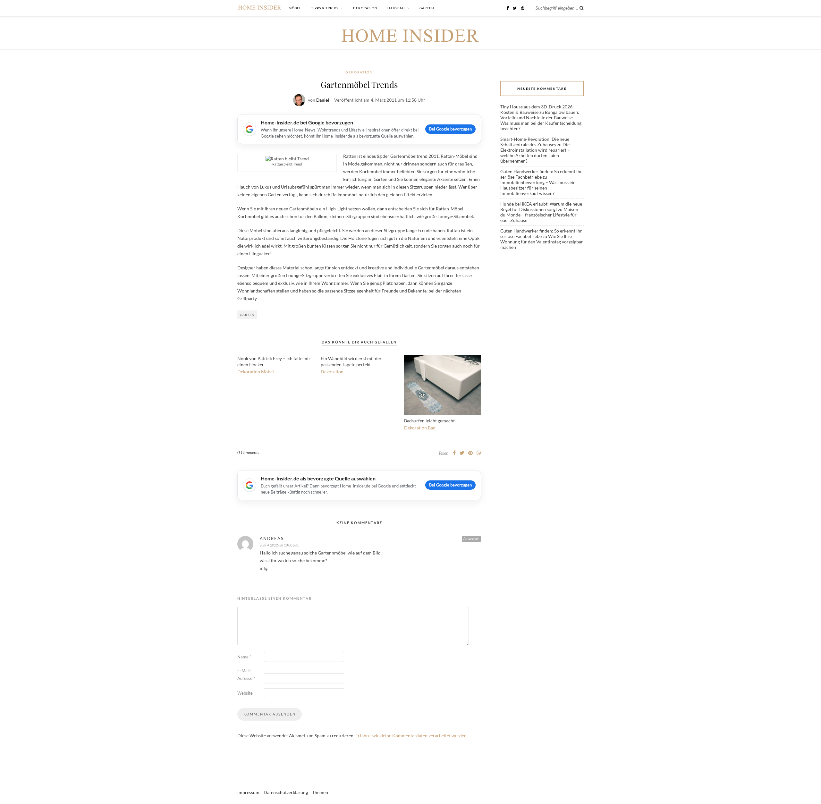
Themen (320, 792)
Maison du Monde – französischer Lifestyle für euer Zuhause (539, 215)
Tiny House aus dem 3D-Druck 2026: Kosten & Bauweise (537, 109)
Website (245, 693)
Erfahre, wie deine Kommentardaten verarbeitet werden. (411, 735)
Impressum (248, 792)
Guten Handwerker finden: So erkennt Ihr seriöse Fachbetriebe (541, 174)
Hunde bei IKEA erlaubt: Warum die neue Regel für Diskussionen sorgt (541, 206)
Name (244, 656)
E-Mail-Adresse (246, 674)
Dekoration (365, 8)
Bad (432, 427)
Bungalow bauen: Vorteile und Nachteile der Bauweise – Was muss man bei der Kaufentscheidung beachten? (540, 120)
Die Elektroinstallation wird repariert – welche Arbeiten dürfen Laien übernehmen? (535, 153)
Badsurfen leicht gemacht (429, 420)
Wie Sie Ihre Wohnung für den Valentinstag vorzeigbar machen (541, 241)
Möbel (295, 8)
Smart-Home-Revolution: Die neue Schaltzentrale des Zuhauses (534, 141)
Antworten (471, 538)
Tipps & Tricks (324, 8)
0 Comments (248, 452)
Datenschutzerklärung (286, 792)
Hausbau (396, 8)
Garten (426, 8)
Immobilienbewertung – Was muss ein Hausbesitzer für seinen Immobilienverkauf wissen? (538, 188)
